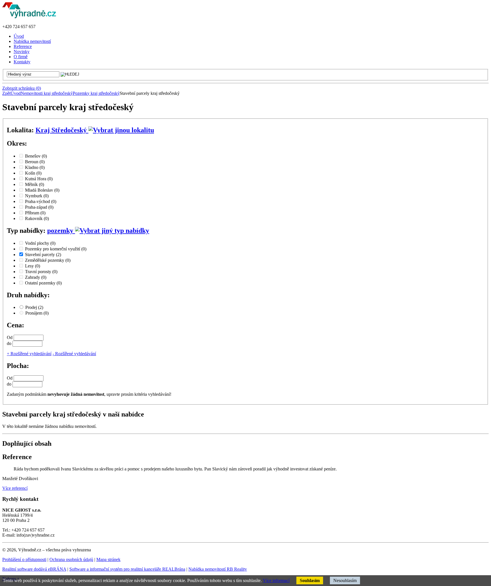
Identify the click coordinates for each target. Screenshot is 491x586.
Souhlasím (310, 580)
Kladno (35, 167)
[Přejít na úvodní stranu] (29, 16)
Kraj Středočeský (62, 130)
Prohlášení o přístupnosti (24, 559)
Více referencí (15, 488)
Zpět (6, 93)
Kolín (33, 173)
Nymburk (37, 195)
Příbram (35, 212)
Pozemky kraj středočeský (96, 93)
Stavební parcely (43, 254)
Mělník (34, 184)
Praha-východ (40, 201)
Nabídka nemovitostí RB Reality (217, 569)
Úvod (16, 93)
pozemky (61, 230)
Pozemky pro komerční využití (55, 248)
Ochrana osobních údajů (71, 559)
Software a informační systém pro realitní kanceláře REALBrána (127, 569)
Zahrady (35, 277)
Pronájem (37, 313)
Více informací (276, 580)
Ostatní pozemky (43, 283)
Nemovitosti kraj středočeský (47, 93)
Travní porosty (41, 271)
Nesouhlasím (345, 580)
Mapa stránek (108, 559)
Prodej (34, 307)
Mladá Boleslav (42, 190)
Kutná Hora (39, 178)
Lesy (32, 265)
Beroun (35, 161)
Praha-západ (39, 207)
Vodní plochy (40, 243)
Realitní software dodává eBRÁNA (34, 569)
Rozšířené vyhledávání (29, 353)
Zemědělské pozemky (47, 260)
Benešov (36, 156)
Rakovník (37, 218)
